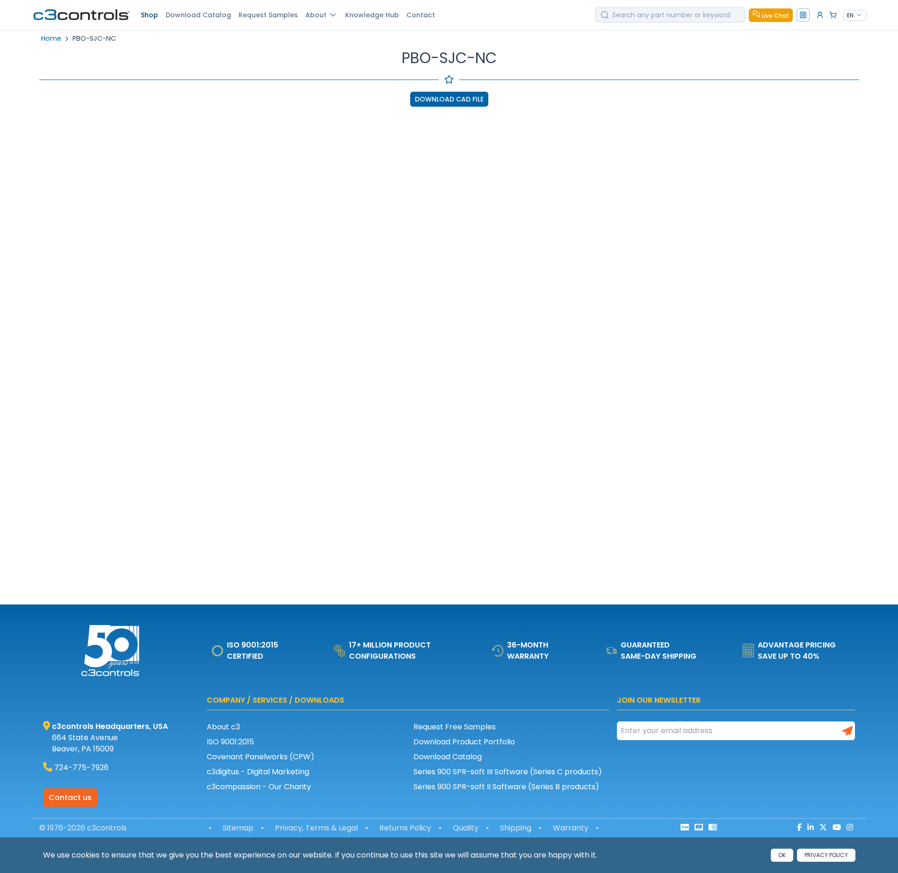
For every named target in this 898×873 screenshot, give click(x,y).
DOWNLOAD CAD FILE (449, 99)
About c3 (223, 726)
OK (782, 855)
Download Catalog (447, 756)
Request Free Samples (454, 726)
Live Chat (775, 16)
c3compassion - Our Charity (259, 786)
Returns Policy (405, 827)
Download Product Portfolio (464, 741)
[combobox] (855, 15)
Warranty (570, 827)
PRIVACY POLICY (826, 855)
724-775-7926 (81, 767)
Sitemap (238, 827)
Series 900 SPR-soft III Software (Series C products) (507, 771)
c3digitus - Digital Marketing (258, 771)
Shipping (515, 827)
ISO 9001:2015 (230, 741)
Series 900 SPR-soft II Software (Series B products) (506, 786)
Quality (465, 827)
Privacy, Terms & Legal (316, 827)
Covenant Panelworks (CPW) (260, 756)
